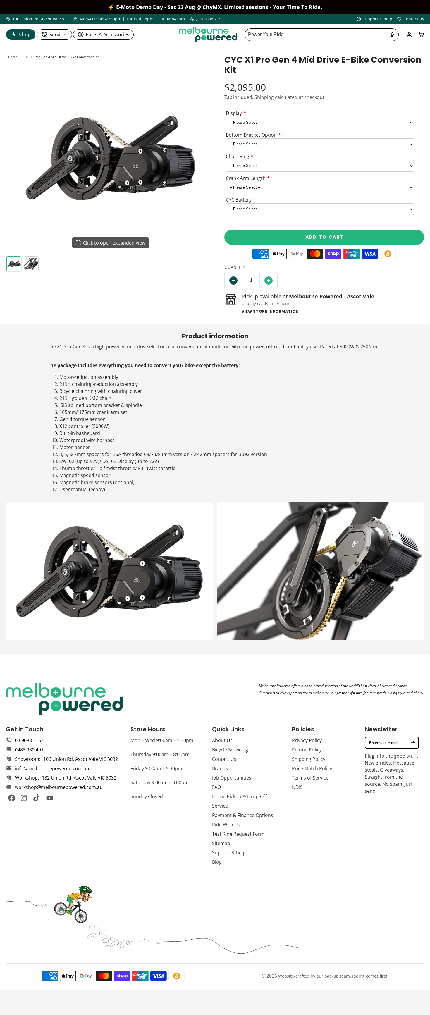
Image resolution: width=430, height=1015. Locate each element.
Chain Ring (237, 156)
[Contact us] (410, 19)
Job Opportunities (231, 778)
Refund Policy (307, 749)
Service (220, 806)
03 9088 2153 (29, 740)
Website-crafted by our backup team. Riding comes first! (333, 976)
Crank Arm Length (246, 178)
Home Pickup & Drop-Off (239, 796)
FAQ (216, 787)
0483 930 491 (29, 749)
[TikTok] (36, 797)
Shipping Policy (308, 759)
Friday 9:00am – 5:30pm (156, 768)
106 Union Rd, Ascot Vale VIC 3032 (80, 759)
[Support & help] (374, 19)
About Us (222, 740)
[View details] (64, 699)
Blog (217, 862)
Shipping (264, 97)
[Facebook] (11, 797)
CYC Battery (239, 200)
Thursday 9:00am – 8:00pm (160, 754)
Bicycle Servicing (230, 749)
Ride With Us (226, 824)
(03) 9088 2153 (210, 19)
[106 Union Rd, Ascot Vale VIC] (37, 19)
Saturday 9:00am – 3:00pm (159, 782)
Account (409, 35)
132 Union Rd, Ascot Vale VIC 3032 (79, 778)
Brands (220, 768)
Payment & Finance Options (242, 815)
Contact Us (224, 759)
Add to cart (324, 237)
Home (12, 57)
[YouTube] (49, 797)
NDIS (297, 787)
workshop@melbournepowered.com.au (59, 787)
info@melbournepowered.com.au (52, 768)
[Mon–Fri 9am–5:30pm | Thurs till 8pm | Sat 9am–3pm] (129, 19)
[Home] (208, 34)
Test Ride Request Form (238, 834)
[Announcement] (215, 7)
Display (234, 113)
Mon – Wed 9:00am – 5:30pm (161, 740)
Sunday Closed (146, 796)
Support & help (229, 852)
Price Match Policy (312, 768)
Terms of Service (310, 778)
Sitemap (221, 843)
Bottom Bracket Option (251, 135)
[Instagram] (24, 797)
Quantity (234, 267)
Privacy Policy (307, 740)
